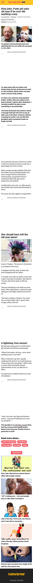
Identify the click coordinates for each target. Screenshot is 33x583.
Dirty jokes (13, 17)
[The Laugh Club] (16, 2)
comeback (22, 442)
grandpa (17, 445)
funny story (6, 445)
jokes (25, 445)
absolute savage (21, 425)
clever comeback (8, 442)
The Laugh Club (5, 17)
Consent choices (16, 580)
